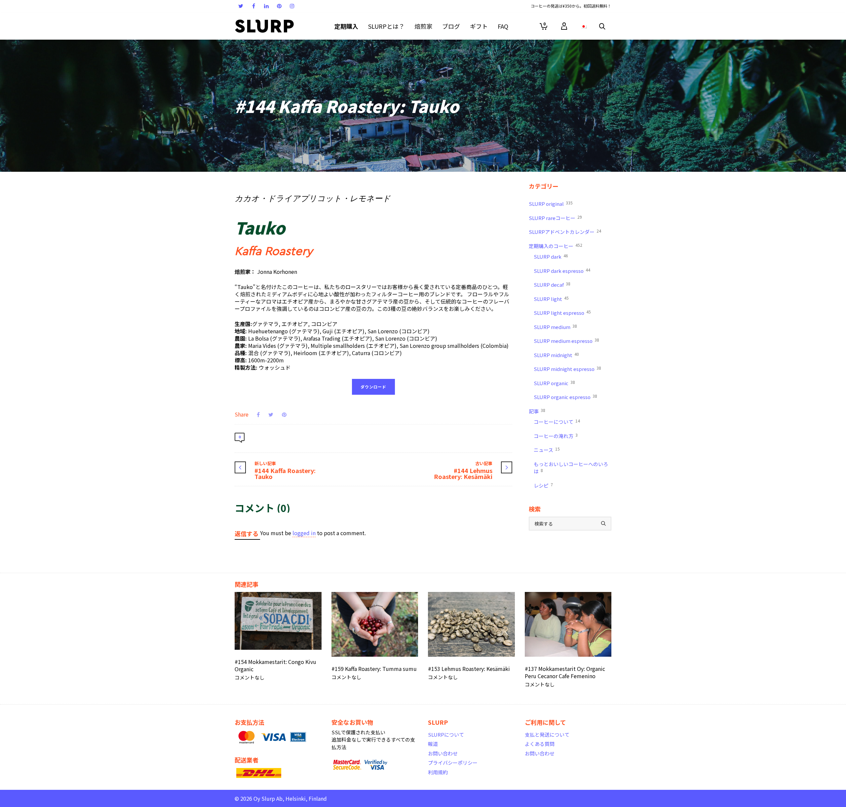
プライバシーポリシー (453, 762)
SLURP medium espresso (566, 340)
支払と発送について (547, 734)
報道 (433, 743)
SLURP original (551, 203)
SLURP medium (555, 326)
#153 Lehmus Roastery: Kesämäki (469, 669)
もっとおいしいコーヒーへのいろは (571, 467)
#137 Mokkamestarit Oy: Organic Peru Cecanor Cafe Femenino (565, 672)
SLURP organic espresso (565, 396)
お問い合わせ (443, 753)
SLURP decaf (552, 284)
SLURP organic (554, 382)
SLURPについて (446, 734)
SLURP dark (551, 256)
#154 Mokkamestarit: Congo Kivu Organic (275, 665)
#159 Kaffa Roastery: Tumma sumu (374, 669)
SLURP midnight (556, 354)
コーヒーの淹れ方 (556, 435)
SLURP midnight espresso (567, 368)
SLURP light (551, 298)
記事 (537, 411)
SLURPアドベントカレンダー (565, 231)
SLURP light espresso (562, 312)
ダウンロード (373, 386)
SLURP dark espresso (562, 270)
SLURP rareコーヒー (555, 217)
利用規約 (438, 772)
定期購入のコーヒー (555, 245)
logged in (304, 533)
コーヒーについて (557, 421)
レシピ (543, 485)
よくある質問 (540, 743)
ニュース (547, 449)
